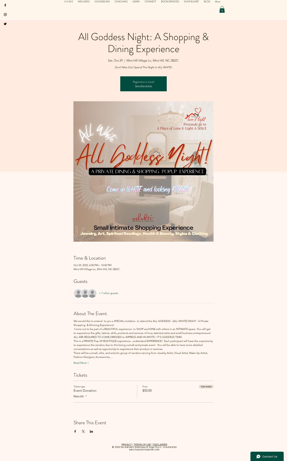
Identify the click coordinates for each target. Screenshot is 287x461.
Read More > (81, 362)
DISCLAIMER (160, 444)
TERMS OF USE (142, 444)
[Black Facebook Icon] (5, 5)
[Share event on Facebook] (75, 431)
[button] (222, 9)
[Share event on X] (83, 431)
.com (157, 449)
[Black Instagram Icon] (5, 14)
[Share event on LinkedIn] (91, 431)
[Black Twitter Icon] (5, 24)
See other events (143, 86)
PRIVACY (127, 444)
